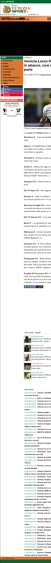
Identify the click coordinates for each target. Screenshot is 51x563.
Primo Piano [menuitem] (8, 61)
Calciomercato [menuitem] (9, 69)
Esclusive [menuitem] (7, 72)
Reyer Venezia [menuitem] (8, 80)
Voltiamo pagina (43, 412)
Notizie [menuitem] (6, 66)
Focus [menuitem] (5, 63)
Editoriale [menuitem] (7, 75)
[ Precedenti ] (12, 116)
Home (3, 57)
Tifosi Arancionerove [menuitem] (11, 78)
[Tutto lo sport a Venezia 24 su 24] (18, 8)
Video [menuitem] (5, 83)
